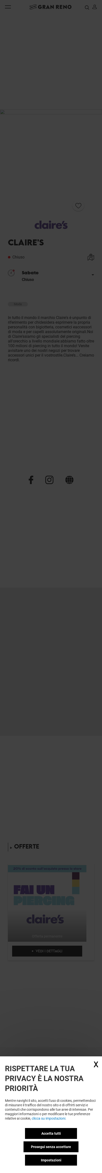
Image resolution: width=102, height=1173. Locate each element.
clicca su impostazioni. (49, 1118)
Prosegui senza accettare (51, 1147)
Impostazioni (51, 1160)
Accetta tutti (51, 1133)
